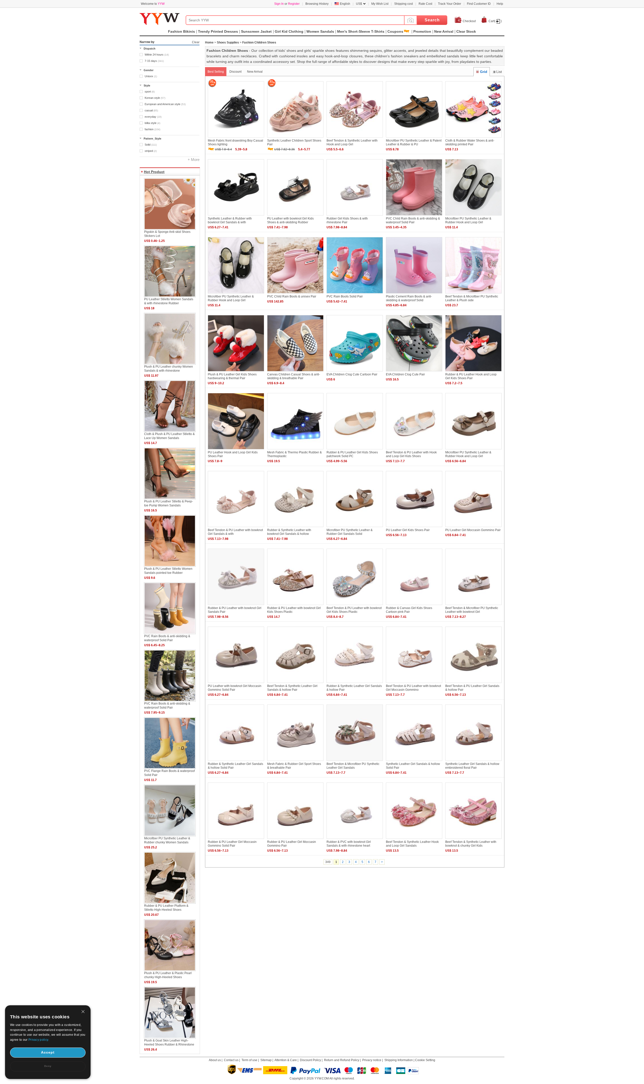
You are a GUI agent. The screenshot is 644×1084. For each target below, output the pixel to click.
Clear (195, 42)
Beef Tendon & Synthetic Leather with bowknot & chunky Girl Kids (470, 843)
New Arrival (255, 71)
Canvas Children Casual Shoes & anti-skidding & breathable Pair (293, 376)
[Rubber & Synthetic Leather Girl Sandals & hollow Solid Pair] (236, 761)
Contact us (231, 1060)
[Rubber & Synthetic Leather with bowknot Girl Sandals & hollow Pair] (295, 527)
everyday (153, 116)
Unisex (151, 76)
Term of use (249, 1060)
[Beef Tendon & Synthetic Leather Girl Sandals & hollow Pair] (295, 683)
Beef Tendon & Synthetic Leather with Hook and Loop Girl (352, 142)
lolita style (152, 122)
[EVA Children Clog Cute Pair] (414, 371)
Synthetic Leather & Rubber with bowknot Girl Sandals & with (230, 220)
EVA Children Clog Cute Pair (405, 374)
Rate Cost (425, 4)
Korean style (155, 97)
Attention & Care (285, 1060)
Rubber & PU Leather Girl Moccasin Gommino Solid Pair (232, 843)
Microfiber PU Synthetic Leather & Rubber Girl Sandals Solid (350, 532)
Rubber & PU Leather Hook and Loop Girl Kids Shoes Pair (471, 376)
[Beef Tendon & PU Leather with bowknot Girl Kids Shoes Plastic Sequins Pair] (355, 605)
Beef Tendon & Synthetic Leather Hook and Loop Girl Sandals (412, 843)
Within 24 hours (157, 54)
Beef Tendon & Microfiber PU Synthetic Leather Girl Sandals (353, 765)
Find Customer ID (479, 4)
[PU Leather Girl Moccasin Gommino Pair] (473, 527)
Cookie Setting (425, 1060)
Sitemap (266, 1060)
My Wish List (379, 4)
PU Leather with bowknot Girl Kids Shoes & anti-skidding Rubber (290, 220)
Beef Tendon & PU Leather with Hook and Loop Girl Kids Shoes (411, 454)
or (287, 4)
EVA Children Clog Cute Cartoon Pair (352, 374)
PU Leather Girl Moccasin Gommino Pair (473, 530)
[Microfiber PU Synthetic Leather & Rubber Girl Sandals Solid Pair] (355, 527)
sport (150, 91)
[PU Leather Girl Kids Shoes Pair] (414, 527)
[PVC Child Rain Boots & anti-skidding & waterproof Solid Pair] (414, 216)
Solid (151, 144)
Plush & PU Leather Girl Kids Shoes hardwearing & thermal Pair (232, 376)
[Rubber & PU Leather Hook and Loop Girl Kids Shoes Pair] (473, 371)
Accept (48, 1052)
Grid (483, 72)
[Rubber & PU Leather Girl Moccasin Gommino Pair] (295, 839)
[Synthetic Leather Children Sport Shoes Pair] (295, 138)
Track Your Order (449, 4)
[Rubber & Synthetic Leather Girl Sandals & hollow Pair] (355, 683)
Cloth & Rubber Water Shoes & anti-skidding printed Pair (469, 142)
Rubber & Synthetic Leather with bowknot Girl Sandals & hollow (289, 532)
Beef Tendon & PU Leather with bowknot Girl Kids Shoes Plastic (354, 610)
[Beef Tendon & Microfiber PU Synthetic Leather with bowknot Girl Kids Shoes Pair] (473, 605)
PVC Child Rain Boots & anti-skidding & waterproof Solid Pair (413, 220)
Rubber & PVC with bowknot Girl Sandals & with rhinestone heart (349, 843)
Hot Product (154, 172)
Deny (48, 1066)
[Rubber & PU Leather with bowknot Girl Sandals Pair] (236, 605)
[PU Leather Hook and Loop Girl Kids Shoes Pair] (236, 449)
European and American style (165, 104)
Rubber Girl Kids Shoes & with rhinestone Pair (347, 220)
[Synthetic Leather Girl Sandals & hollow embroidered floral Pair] (473, 761)
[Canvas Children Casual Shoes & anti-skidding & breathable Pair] (295, 371)
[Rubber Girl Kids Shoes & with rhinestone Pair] (355, 216)
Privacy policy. (38, 1040)
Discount (235, 71)
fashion (152, 129)
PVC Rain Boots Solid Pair (345, 296)
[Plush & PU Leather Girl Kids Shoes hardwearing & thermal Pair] (236, 371)
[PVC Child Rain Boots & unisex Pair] (295, 293)
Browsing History (317, 4)
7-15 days (154, 60)
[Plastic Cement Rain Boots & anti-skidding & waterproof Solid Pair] (414, 293)
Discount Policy (310, 1060)
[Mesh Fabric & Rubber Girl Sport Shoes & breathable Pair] (295, 761)
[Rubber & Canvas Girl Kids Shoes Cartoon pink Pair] (414, 605)
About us (215, 1060)
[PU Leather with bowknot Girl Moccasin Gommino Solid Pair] (236, 683)
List (499, 72)
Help (500, 4)
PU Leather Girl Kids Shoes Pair (408, 530)
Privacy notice (371, 1060)
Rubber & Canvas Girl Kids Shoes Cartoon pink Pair (409, 610)
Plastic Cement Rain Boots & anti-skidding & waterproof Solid (409, 298)
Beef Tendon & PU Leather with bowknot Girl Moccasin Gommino (413, 687)
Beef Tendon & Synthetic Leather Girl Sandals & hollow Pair (292, 687)
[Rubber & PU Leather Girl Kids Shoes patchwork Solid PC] (355, 449)
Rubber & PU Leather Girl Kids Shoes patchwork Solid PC (352, 454)
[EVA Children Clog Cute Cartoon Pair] (355, 371)
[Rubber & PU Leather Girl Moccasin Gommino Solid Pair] (236, 839)
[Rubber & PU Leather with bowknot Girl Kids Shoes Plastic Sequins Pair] (295, 605)
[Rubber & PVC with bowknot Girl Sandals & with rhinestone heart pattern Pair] (355, 839)
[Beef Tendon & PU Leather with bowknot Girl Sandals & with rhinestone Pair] (236, 527)
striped (151, 150)
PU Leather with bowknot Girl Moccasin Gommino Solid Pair (234, 687)
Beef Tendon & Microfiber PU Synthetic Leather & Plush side (471, 298)
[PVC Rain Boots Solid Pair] (355, 293)
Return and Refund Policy (341, 1060)
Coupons (395, 31)
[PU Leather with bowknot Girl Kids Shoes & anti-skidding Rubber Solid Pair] (295, 216)
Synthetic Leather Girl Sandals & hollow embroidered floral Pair (472, 765)
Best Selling (216, 71)
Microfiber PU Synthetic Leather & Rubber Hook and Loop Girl (468, 220)
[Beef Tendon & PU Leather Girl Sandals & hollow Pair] (473, 683)
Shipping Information (398, 1060)
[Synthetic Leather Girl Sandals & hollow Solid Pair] (414, 761)
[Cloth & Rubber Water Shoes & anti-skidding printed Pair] (473, 138)
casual (151, 110)
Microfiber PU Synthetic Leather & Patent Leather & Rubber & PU (413, 142)
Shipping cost (403, 4)
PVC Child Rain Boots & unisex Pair (291, 296)
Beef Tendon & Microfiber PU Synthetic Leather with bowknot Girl (471, 610)
